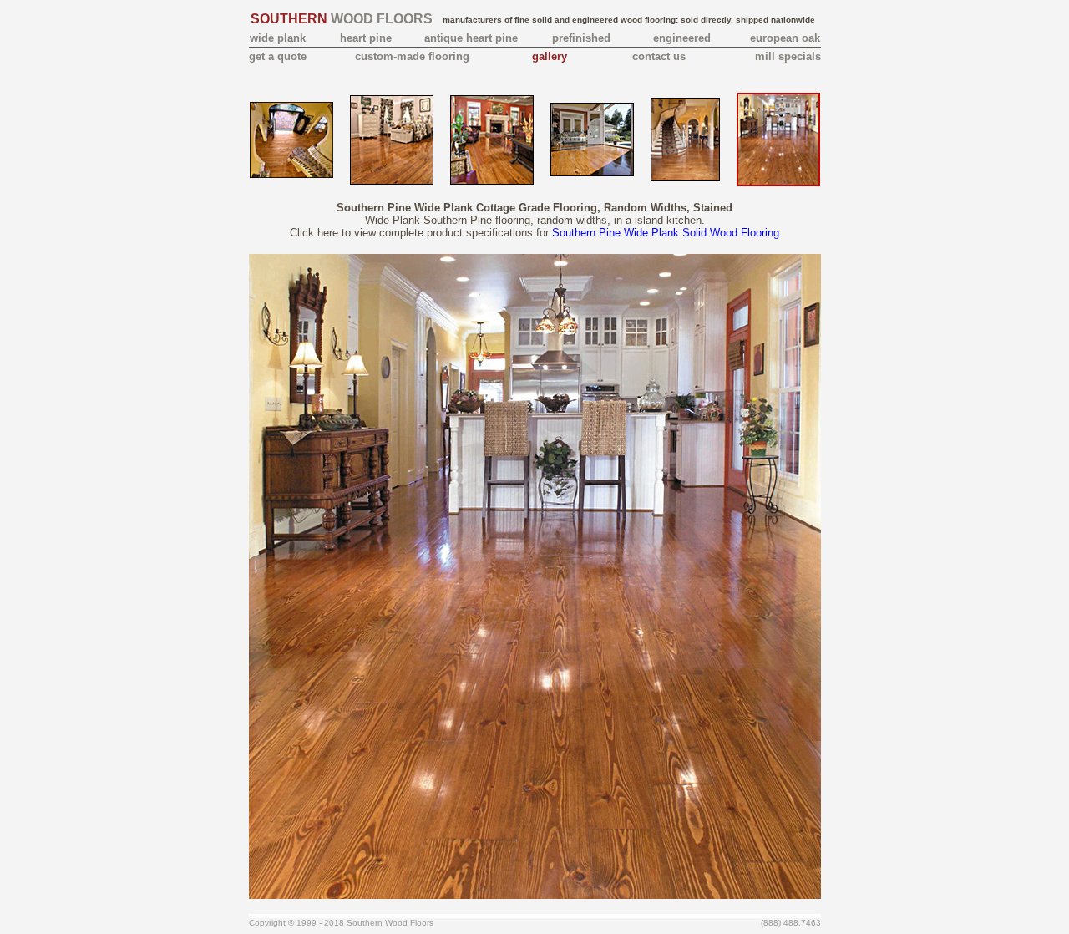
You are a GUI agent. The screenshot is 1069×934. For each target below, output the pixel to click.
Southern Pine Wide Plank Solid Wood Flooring (665, 232)
